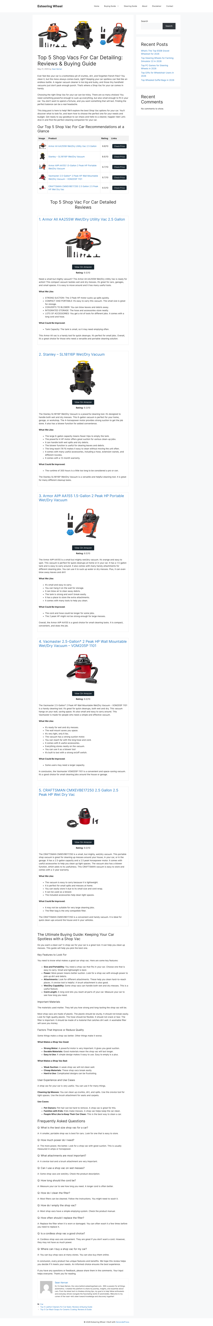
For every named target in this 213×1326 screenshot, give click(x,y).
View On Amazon (83, 267)
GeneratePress (122, 1322)
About (144, 6)
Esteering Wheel (49, 6)
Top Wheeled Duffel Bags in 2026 (157, 80)
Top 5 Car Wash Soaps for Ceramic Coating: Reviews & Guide (66, 1309)
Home (96, 6)
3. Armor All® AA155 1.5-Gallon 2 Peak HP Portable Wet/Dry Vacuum (81, 498)
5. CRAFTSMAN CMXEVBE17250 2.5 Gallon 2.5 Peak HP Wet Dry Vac (78, 792)
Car (41, 1304)
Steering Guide (130, 6)
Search (144, 21)
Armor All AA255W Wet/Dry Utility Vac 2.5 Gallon (72, 146)
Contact (169, 6)
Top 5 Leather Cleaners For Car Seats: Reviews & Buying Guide (66, 1307)
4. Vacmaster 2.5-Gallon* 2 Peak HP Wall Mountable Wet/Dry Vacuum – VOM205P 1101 (83, 643)
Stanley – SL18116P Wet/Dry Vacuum (66, 156)
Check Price (119, 146)
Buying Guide (110, 6)
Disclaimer (156, 6)
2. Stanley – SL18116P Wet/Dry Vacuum (72, 354)
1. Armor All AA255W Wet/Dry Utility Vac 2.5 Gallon (82, 219)
